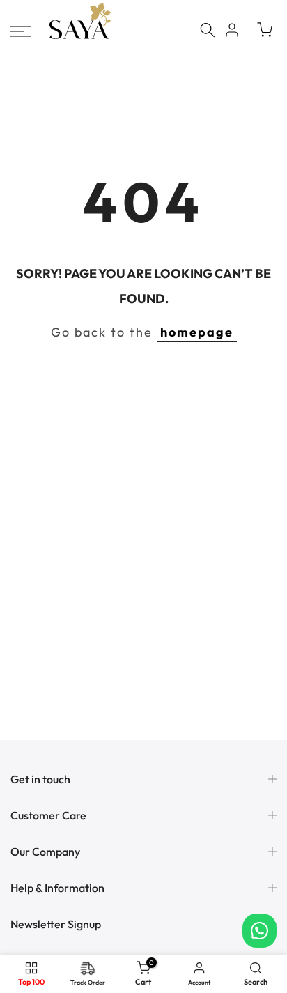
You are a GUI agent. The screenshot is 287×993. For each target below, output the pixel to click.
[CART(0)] (264, 30)
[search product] (207, 30)
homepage (196, 332)
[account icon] (232, 30)
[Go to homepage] (80, 37)
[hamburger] (20, 31)
